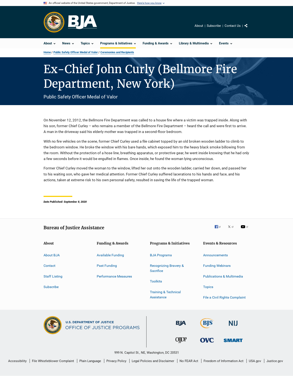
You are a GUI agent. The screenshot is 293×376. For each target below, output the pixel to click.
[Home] (82, 22)
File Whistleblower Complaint (53, 361)
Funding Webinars (217, 266)
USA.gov (255, 361)
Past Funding (107, 266)
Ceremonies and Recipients (117, 52)
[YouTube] (245, 229)
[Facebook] (219, 229)
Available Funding (110, 255)
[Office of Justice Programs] (54, 22)
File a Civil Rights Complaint (224, 297)
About (199, 26)
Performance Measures (114, 276)
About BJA (52, 255)
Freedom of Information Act (223, 361)
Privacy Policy (116, 361)
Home (47, 52)
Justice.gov (274, 361)
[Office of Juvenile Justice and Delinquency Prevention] (181, 343)
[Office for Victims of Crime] (207, 343)
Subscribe (214, 26)
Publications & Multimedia (223, 276)
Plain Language (90, 361)
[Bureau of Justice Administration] (181, 326)
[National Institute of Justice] (233, 326)
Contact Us (233, 26)
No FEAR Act (189, 361)
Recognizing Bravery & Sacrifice (167, 268)
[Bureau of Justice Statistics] (207, 329)
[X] (232, 229)
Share (249, 28)
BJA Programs (161, 255)
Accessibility (17, 361)
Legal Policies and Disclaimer (153, 361)
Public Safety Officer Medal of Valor (75, 52)
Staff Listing (53, 276)
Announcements (215, 255)
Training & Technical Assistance (165, 294)
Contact (49, 266)
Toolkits (156, 281)
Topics (208, 287)
